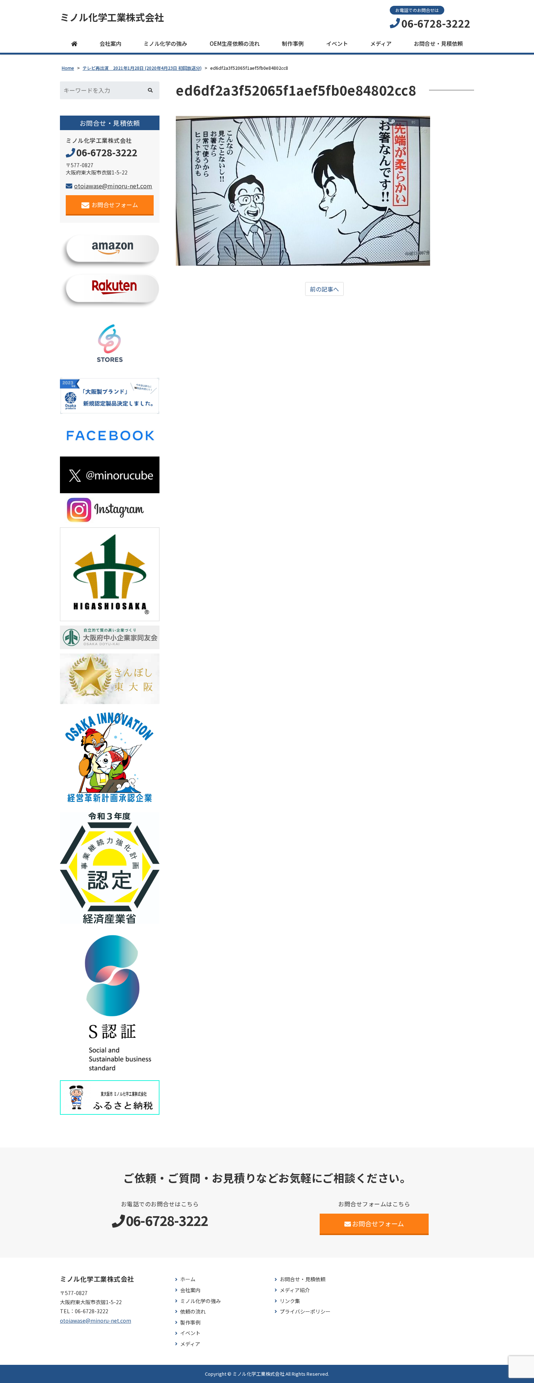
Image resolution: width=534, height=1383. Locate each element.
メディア (381, 43)
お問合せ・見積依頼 (438, 43)
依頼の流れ (193, 1311)
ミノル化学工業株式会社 (112, 17)
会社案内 (110, 43)
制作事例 (293, 43)
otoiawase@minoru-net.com (113, 185)
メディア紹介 (295, 1290)
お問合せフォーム (115, 204)
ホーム (187, 1279)
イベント (337, 43)
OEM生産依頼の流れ (235, 43)
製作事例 (190, 1322)
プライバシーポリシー (305, 1311)
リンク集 (290, 1301)
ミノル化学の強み (165, 43)
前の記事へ (324, 289)
